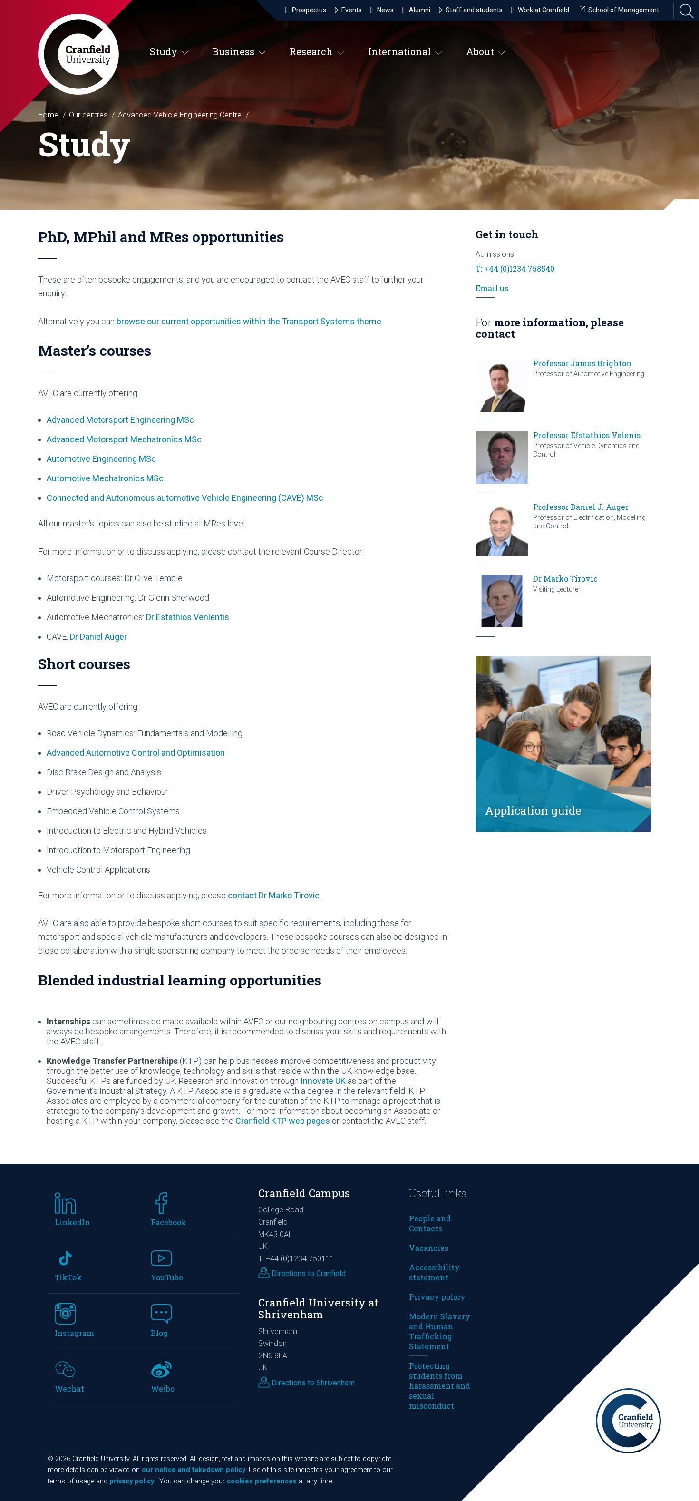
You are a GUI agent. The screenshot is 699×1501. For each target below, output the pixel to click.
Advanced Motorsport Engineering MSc (120, 420)
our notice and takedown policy (193, 1470)
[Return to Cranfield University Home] (78, 54)
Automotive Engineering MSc (101, 459)
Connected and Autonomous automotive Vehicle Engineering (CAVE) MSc (185, 498)
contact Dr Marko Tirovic (274, 895)
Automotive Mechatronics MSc (105, 478)
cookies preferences (262, 1481)
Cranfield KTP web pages (282, 1121)
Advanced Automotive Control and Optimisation (136, 753)
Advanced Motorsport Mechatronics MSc (124, 439)
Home (48, 114)
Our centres (88, 114)
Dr (187, 617)
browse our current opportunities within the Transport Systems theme (248, 321)
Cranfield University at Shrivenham (318, 1308)
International (399, 51)
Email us (492, 288)
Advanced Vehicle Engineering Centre (180, 114)
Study (163, 51)
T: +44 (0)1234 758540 (515, 268)
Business (233, 51)
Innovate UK (323, 1081)
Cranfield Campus (304, 1193)
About (480, 51)
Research (311, 51)
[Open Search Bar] (683, 10)
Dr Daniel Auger (98, 637)
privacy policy (131, 1481)
